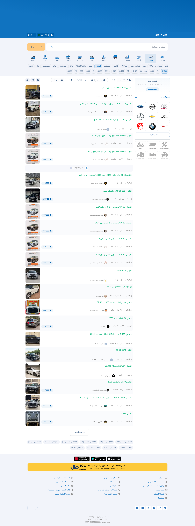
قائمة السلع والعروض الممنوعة (59, 490)
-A (30, 508)
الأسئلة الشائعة (159, 494)
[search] (52, 47)
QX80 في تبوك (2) (93, 448)
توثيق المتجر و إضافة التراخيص (153, 486)
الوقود (78, 80)
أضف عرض (37, 47)
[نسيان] (152, 106)
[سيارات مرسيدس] (140, 116)
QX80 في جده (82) (106, 442)
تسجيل (161, 478)
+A (38, 508)
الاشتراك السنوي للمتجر (62, 478)
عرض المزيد (154, 135)
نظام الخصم (160, 490)
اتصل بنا (161, 498)
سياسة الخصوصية (110, 494)
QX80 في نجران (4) (34, 442)
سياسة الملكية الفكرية (62, 494)
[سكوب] (32, 80)
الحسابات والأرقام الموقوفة (107, 490)
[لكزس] (164, 116)
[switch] (72, 168)
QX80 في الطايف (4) (51, 442)
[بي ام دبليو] (152, 126)
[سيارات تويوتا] (164, 106)
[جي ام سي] (164, 126)
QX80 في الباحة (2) (110, 448)
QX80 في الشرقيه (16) (88, 442)
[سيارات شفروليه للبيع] (152, 116)
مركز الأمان (113, 486)
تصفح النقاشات (152, 89)
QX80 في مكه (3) (126, 448)
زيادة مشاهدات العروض (156, 482)
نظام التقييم (65, 486)
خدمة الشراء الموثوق (63, 482)
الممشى (87, 80)
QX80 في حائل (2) (77, 448)
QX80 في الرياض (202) (124, 442)
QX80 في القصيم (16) (69, 442)
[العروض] (27, 80)
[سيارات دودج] (140, 126)
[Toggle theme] (52, 35)
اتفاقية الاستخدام (111, 482)
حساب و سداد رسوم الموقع (107, 478)
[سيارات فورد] (140, 106)
